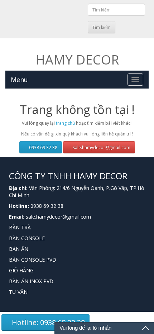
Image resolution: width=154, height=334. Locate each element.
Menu (19, 79)
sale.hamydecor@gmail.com (101, 147)
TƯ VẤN (18, 291)
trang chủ (65, 123)
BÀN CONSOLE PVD (32, 259)
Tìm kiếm (101, 27)
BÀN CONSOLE (27, 238)
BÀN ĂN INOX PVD (31, 281)
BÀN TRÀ (20, 227)
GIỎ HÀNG (21, 270)
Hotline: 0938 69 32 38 (47, 322)
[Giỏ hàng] (81, 26)
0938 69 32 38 (42, 147)
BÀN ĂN (18, 248)
